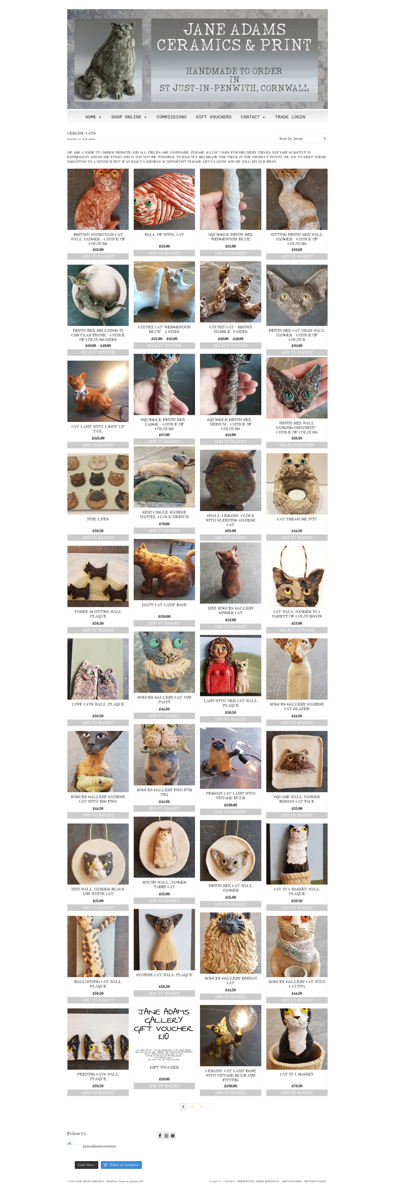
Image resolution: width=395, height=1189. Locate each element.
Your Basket (95, 3)
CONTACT (250, 117)
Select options (164, 345)
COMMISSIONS (172, 117)
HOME (90, 117)
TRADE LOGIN (290, 117)
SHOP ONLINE (126, 117)
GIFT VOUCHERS (214, 117)
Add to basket (98, 256)
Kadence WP (136, 1181)
